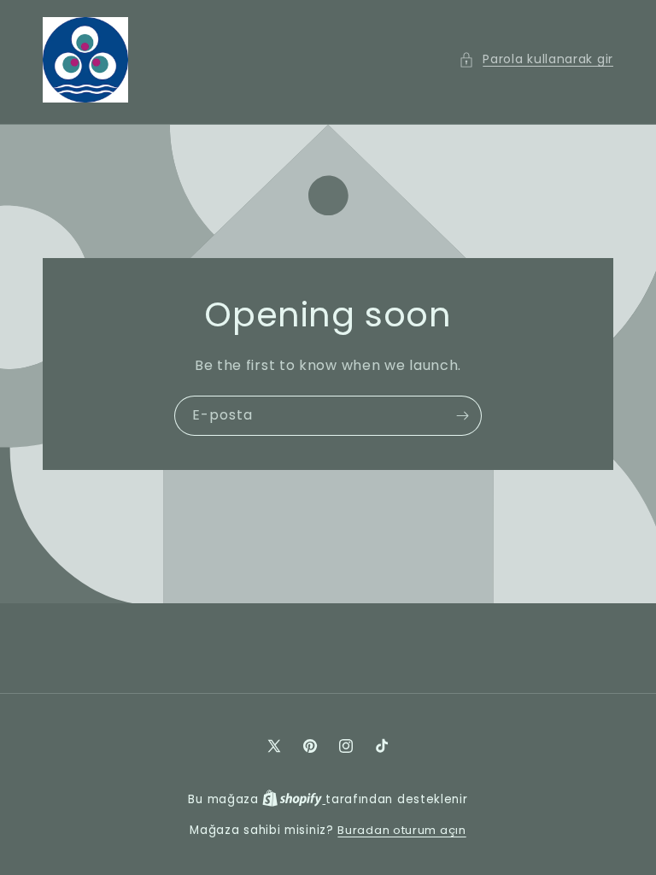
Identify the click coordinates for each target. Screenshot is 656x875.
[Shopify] (293, 799)
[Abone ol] (462, 416)
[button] (536, 59)
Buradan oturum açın (401, 830)
